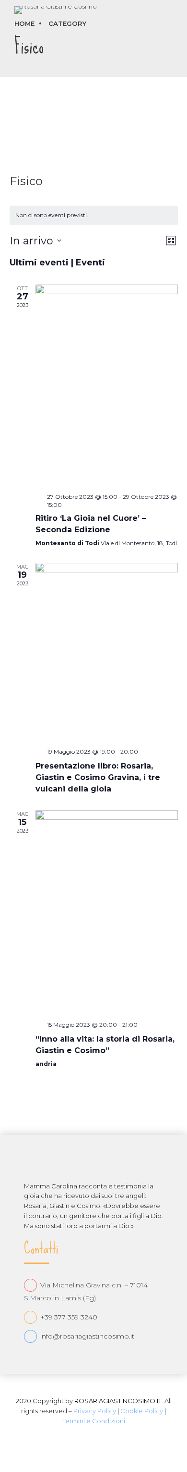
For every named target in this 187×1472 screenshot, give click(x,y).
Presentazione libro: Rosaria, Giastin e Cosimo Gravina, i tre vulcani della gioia (97, 777)
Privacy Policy (94, 1411)
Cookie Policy (141, 1411)
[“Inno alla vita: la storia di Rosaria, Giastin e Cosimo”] (106, 911)
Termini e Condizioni (93, 1421)
